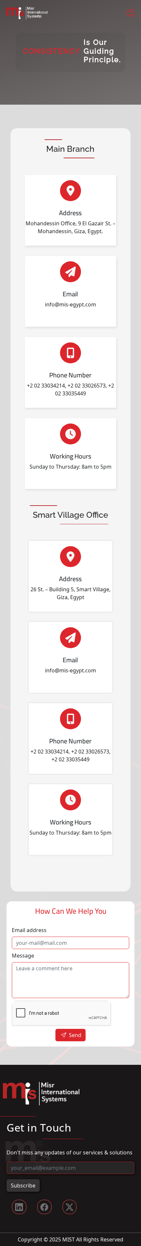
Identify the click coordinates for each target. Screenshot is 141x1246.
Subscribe (23, 1185)
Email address (29, 930)
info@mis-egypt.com (70, 304)
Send (74, 1035)
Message (23, 955)
